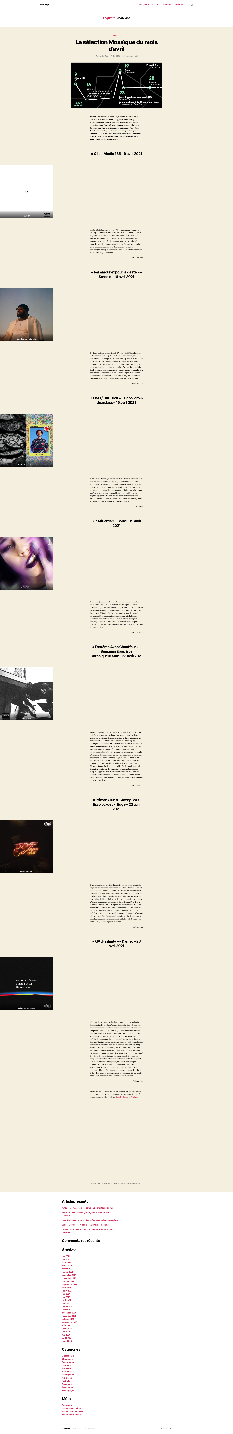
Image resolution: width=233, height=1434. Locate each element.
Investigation (143, 4)
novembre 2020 (69, 1316)
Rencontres (167, 4)
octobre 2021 (68, 1281)
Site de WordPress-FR (72, 1414)
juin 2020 (66, 1332)
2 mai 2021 (116, 56)
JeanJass (128, 1183)
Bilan (105, 1183)
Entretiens (66, 1368)
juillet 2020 (67, 1328)
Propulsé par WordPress (87, 1429)
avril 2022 (66, 1262)
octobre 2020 (68, 1319)
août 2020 (66, 1325)
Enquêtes (66, 1365)
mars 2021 (67, 1303)
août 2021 (66, 1288)
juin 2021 (66, 1294)
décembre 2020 (69, 1313)
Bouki (110, 1183)
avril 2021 (66, 1300)
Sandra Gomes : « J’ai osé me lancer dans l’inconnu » (86, 1225)
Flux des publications (71, 1408)
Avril (101, 1183)
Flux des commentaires (72, 1411)
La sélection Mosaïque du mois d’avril (116, 45)
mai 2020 (66, 1335)
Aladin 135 (96, 1183)
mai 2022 (66, 1259)
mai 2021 (66, 1297)
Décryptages (68, 1362)
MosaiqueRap (103, 56)
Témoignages (68, 1390)
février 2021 (67, 1306)
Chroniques (179, 4)
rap (133, 1183)
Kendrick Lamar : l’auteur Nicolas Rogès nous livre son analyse (90, 1220)
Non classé (67, 1378)
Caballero (116, 1183)
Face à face (67, 1371)
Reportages (156, 4)
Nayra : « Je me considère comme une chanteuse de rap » (88, 1208)
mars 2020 (67, 1341)
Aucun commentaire (132, 56)
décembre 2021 (69, 1275)
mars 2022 (67, 1266)
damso (122, 1183)
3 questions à (68, 1356)
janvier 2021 (67, 1310)
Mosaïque (45, 4)
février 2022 (67, 1269)
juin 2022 (66, 1256)
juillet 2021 (67, 1291)
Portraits (66, 1381)
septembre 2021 (69, 1284)
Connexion (67, 1405)
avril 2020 (66, 1338)
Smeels (137, 1183)
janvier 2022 (67, 1272)
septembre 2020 (69, 1322)
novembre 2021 (69, 1278)
